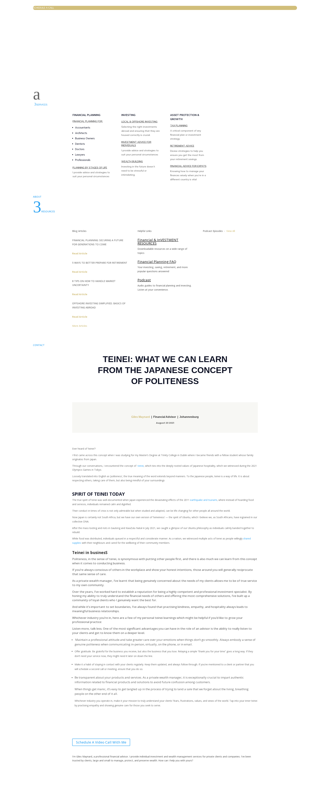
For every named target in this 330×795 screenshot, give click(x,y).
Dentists (80, 143)
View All (230, 231)
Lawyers (80, 154)
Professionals (82, 160)
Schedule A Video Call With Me (101, 742)
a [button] (36, 94)
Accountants (82, 127)
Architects (81, 133)
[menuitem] (165, 8)
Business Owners (85, 138)
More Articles (80, 325)
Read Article (79, 253)
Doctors (79, 149)
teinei (141, 465)
